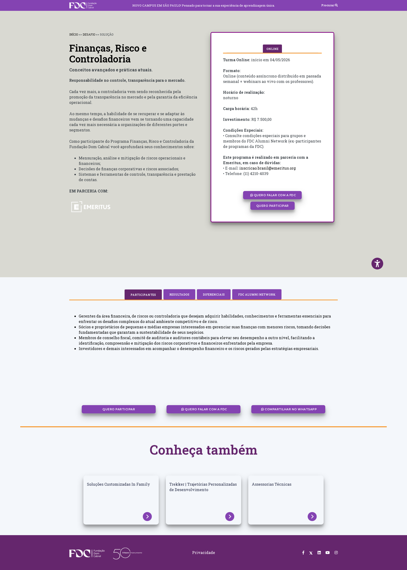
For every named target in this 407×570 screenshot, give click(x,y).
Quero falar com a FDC (274, 195)
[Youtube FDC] (328, 552)
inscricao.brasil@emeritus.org (267, 168)
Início (74, 34)
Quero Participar (272, 206)
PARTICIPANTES (143, 295)
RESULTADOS (179, 294)
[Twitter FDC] (311, 552)
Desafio (89, 34)
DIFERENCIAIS (214, 294)
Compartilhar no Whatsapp (290, 409)
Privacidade (203, 552)
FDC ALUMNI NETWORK (257, 294)
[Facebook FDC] (303, 552)
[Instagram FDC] (336, 552)
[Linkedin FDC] (319, 552)
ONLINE (272, 49)
